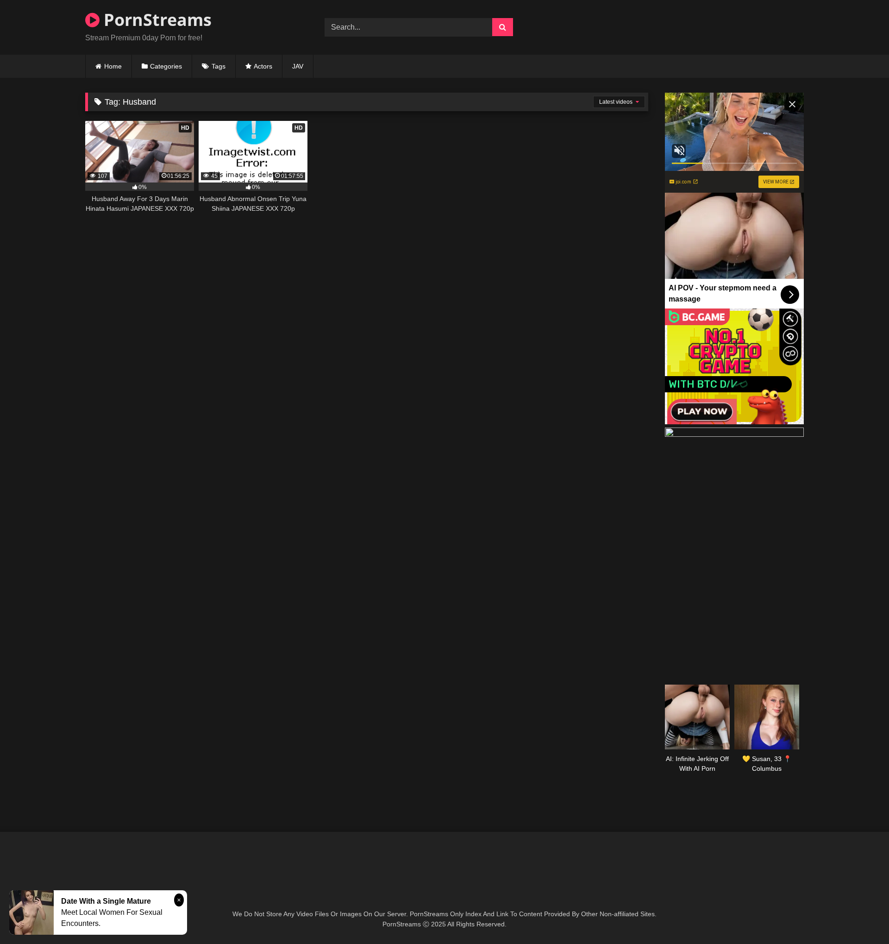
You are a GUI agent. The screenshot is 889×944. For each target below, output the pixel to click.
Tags (218, 66)
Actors (263, 66)
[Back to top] (860, 916)
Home (113, 66)
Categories (166, 66)
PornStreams (156, 19)
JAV (297, 66)
